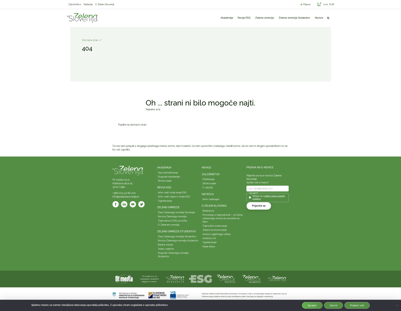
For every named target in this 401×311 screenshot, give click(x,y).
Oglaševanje (165, 200)
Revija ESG (164, 187)
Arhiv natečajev (211, 199)
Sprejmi (312, 305)
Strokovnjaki (165, 180)
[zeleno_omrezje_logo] (226, 278)
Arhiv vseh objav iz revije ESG (174, 196)
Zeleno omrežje (168, 207)
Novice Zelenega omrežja (172, 216)
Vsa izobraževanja (168, 172)
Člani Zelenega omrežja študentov (177, 236)
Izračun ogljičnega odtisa (216, 234)
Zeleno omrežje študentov (176, 231)
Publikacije (208, 179)
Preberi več (357, 305)
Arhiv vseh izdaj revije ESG (172, 192)
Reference (208, 210)
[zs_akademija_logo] (175, 278)
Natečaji (208, 194)
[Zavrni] (397, 305)
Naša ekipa (209, 246)
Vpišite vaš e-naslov (257, 182)
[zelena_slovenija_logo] (277, 278)
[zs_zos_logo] (251, 278)
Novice (206, 167)
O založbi (208, 187)
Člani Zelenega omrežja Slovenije (176, 212)
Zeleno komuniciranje (215, 230)
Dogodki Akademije (169, 176)
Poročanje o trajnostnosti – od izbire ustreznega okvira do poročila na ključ (223, 218)
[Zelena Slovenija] (82, 17)
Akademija (164, 167)
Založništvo (211, 174)
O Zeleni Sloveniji (214, 205)
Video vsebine (166, 248)
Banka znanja (165, 244)
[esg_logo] (200, 278)
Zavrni (333, 305)
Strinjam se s (269, 197)
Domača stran (90, 40)
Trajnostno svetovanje (215, 225)
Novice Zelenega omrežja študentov (178, 240)
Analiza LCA (209, 238)
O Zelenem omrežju (169, 224)
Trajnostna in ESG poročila (172, 220)
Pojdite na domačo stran (132, 124)
